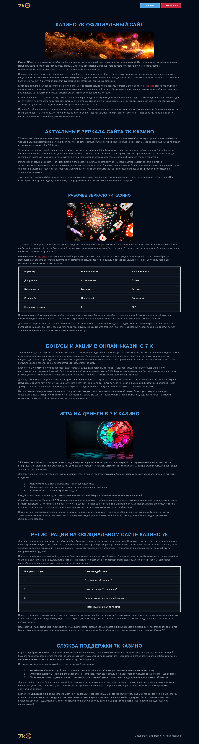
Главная (149, 5)
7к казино (149, 86)
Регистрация (171, 5)
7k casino (42, 256)
